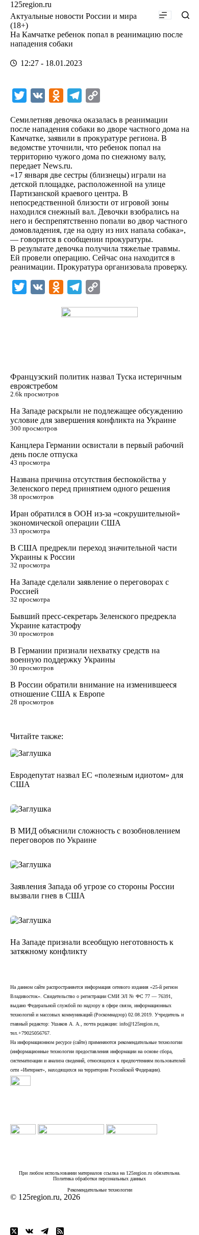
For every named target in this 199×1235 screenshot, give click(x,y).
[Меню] (165, 15)
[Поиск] (185, 15)
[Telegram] (44, 1231)
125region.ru (31, 4)
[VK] (29, 1231)
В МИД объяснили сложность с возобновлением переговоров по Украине (95, 835)
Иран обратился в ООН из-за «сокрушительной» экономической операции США (95, 518)
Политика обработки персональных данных (99, 1178)
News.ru (56, 165)
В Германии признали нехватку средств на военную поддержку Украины (85, 655)
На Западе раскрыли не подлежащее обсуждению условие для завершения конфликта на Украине (96, 415)
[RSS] (60, 1231)
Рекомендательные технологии (99, 1190)
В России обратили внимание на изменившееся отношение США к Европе (93, 689)
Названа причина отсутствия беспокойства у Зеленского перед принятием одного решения (90, 484)
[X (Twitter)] (14, 1231)
